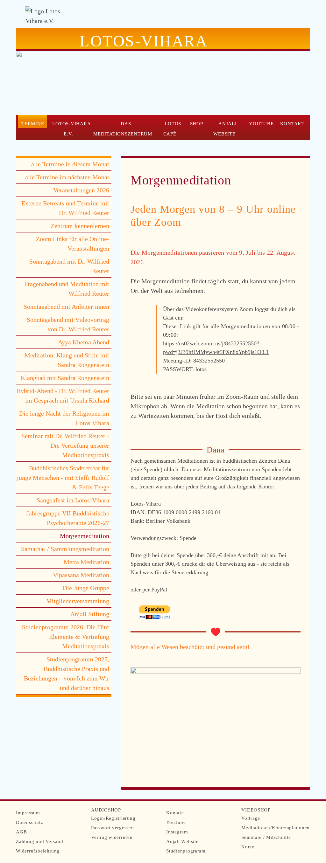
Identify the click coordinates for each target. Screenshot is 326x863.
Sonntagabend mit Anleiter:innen (66, 306)
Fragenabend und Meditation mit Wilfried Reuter (66, 288)
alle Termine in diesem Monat (70, 164)
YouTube (261, 123)
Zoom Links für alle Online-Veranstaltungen (72, 243)
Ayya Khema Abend (83, 342)
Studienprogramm (185, 850)
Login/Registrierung (113, 818)
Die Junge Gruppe (86, 587)
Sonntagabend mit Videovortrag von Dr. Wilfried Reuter (68, 324)
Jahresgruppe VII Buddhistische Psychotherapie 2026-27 (67, 518)
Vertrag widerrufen (112, 837)
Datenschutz (29, 822)
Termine (32, 123)
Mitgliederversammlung (77, 600)
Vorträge (250, 818)
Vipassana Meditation (81, 574)
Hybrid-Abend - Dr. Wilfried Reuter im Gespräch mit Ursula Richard (62, 395)
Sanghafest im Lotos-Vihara (73, 500)
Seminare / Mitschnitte (266, 837)
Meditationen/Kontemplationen (275, 827)
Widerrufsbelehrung (38, 850)
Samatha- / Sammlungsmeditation (65, 548)
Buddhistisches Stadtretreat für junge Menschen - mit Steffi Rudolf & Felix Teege (63, 478)
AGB (21, 831)
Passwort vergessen (112, 827)
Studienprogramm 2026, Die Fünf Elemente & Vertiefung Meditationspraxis (65, 637)
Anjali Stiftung (89, 614)
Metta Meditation (86, 561)
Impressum (28, 812)
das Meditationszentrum (122, 128)
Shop (196, 123)
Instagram (177, 831)
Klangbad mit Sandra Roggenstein (65, 377)
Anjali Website (225, 128)
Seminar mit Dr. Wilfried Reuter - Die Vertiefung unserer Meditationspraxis (65, 445)
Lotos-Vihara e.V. (71, 128)
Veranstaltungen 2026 (81, 190)
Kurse (247, 846)
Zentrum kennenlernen (80, 225)
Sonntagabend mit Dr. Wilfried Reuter (69, 266)
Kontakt (292, 123)
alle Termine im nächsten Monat (67, 177)
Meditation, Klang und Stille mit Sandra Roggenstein (67, 360)
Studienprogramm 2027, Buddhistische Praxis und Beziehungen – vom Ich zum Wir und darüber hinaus (66, 673)
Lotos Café (172, 128)
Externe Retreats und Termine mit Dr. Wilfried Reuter (65, 208)
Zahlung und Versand (39, 841)
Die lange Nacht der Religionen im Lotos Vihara (64, 418)
